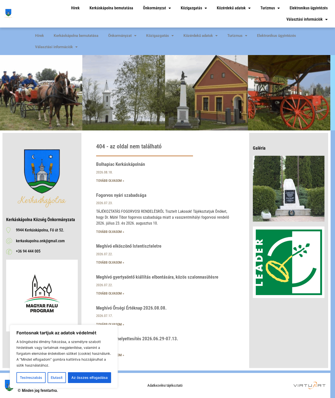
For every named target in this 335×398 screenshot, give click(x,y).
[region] (64, 356)
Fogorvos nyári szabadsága (121, 195)
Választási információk (304, 19)
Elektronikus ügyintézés (309, 8)
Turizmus (267, 8)
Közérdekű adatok (231, 8)
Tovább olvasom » (110, 181)
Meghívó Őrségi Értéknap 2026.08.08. (131, 308)
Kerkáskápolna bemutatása (111, 8)
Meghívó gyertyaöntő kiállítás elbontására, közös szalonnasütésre (157, 277)
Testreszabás (31, 377)
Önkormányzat (154, 8)
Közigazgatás (191, 8)
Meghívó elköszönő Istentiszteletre (128, 246)
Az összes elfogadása (89, 377)
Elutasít (57, 377)
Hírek (75, 8)
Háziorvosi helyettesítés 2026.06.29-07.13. (137, 338)
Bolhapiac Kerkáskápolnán (120, 164)
